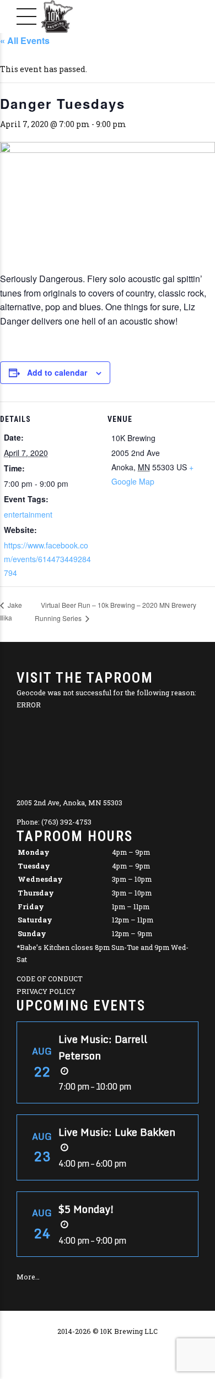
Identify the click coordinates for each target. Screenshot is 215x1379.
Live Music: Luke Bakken (116, 1132)
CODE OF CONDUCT (50, 978)
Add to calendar (57, 372)
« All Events (25, 40)
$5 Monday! (86, 1209)
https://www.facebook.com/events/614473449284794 (47, 559)
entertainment (28, 514)
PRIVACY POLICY (46, 991)
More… (28, 1276)
